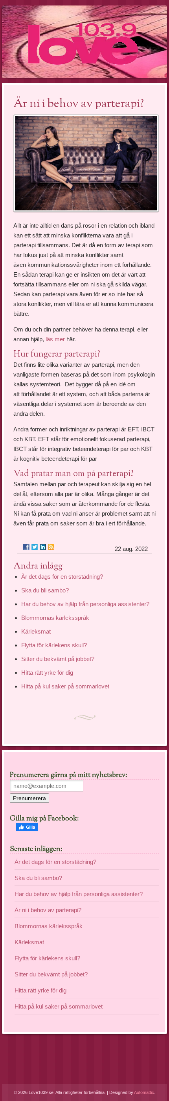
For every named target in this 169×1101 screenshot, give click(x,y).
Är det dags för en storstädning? (62, 576)
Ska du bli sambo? (45, 590)
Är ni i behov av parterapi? (48, 910)
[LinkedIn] (43, 547)
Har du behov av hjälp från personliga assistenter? (85, 604)
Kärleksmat (36, 631)
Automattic (144, 1092)
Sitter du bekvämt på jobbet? (57, 659)
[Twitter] (34, 547)
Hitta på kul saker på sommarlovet (65, 686)
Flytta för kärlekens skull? (54, 645)
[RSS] (51, 547)
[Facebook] (26, 547)
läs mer (55, 339)
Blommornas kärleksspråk (55, 617)
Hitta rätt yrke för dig (47, 672)
